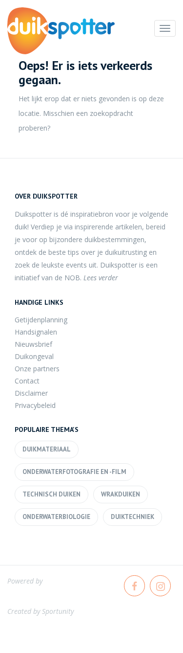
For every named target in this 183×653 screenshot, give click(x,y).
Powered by (24, 580)
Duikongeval (34, 356)
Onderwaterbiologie (56, 517)
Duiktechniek (132, 517)
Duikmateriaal (46, 449)
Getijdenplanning (41, 319)
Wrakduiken (120, 494)
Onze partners (37, 368)
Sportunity (58, 611)
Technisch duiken (51, 494)
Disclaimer (31, 393)
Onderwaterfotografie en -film (74, 472)
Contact (27, 380)
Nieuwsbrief (33, 344)
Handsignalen (36, 332)
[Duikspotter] (61, 30)
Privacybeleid (35, 405)
